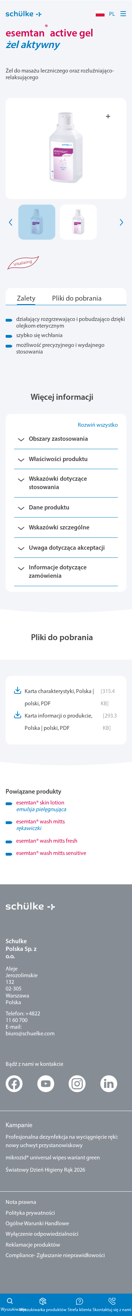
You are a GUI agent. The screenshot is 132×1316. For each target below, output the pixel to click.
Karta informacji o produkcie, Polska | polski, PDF (71, 722)
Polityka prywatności (30, 1213)
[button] (123, 13)
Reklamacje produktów (33, 1245)
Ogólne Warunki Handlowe (37, 1224)
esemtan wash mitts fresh (46, 841)
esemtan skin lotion (41, 806)
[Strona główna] (24, 14)
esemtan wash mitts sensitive (51, 853)
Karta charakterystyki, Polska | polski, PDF (70, 698)
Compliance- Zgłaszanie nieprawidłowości (55, 1256)
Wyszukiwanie (9, 1305)
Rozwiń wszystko (98, 425)
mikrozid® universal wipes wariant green (53, 1158)
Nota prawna (21, 1202)
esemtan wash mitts (40, 825)
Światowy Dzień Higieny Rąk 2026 (45, 1170)
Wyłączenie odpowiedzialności (42, 1234)
